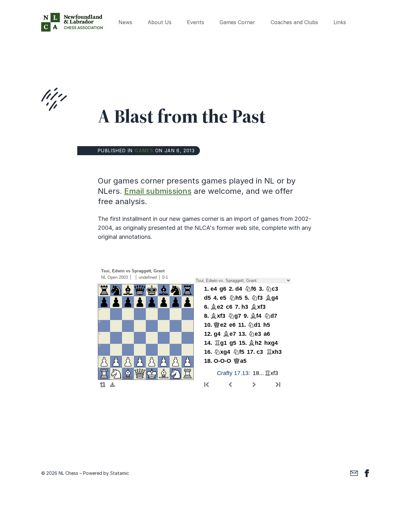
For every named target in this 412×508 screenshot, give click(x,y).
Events (195, 22)
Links (339, 22)
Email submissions (158, 191)
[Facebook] (367, 473)
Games (144, 150)
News (125, 22)
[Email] (354, 473)
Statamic (119, 473)
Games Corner (237, 22)
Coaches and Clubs (294, 22)
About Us (160, 22)
